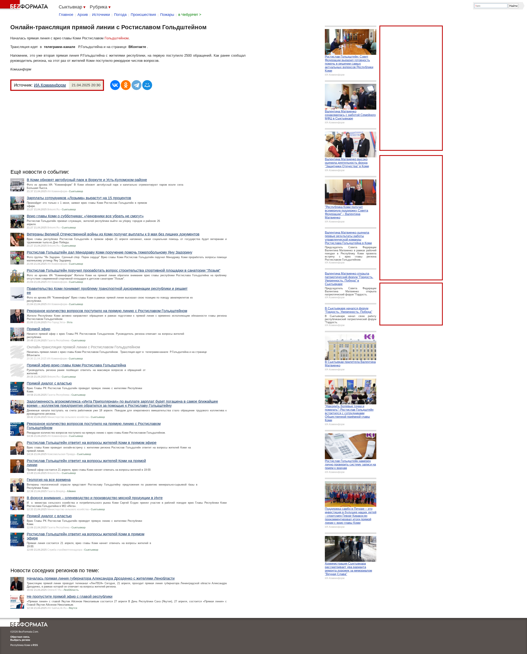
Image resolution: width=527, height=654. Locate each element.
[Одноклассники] (126, 85)
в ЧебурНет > (189, 15)
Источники (101, 15)
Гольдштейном (117, 38)
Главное (66, 15)
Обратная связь (20, 636)
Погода (120, 15)
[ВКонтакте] (115, 85)
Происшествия (143, 15)
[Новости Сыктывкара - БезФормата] (24, 5)
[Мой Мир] (147, 85)
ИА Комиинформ (50, 85)
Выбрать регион (20, 640)
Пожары (167, 15)
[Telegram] (136, 85)
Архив (82, 15)
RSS (35, 645)
